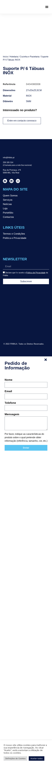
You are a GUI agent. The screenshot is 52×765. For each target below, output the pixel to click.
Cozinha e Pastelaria (29, 56)
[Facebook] (5, 181)
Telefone (10, 402)
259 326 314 (8, 162)
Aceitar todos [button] (36, 758)
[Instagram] (18, 181)
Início (5, 56)
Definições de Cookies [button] (15, 758)
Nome (8, 379)
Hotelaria (14, 56)
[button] (46, 7)
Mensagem (12, 414)
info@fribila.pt (8, 157)
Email (8, 391)
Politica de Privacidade (35, 273)
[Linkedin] (11, 181)
